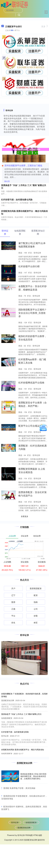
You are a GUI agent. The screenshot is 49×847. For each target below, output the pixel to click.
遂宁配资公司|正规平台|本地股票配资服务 (32, 244)
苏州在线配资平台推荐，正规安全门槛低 (23, 165)
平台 (13, 615)
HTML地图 (37, 835)
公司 (36, 608)
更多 (43, 26)
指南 (36, 602)
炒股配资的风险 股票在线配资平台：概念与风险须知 (24, 212)
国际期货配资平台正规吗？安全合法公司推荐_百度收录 (32, 313)
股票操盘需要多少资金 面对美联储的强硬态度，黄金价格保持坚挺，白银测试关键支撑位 (33, 776)
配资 (36, 595)
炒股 (36, 615)
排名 (13, 622)
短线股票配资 (31, 822)
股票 (13, 602)
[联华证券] (14, 4)
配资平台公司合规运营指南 (32, 425)
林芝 (36, 622)
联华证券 (15, 822)
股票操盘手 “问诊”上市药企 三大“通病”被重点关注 (23, 186)
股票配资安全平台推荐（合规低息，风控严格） (32, 404)
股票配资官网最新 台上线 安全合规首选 (31, 470)
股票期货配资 (36, 588)
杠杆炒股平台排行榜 (29, 266)
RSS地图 (29, 835)
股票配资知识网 (24, 827)
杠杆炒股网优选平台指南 (31, 382)
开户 (13, 588)
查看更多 (24, 516)
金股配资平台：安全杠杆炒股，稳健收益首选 (32, 288)
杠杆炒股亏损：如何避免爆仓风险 (17, 199)
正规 (13, 608)
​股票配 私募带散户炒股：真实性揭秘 (19, 788)
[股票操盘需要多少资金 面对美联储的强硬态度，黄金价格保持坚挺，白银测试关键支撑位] (10, 776)
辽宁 (13, 595)
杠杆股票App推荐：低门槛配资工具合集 (32, 361)
